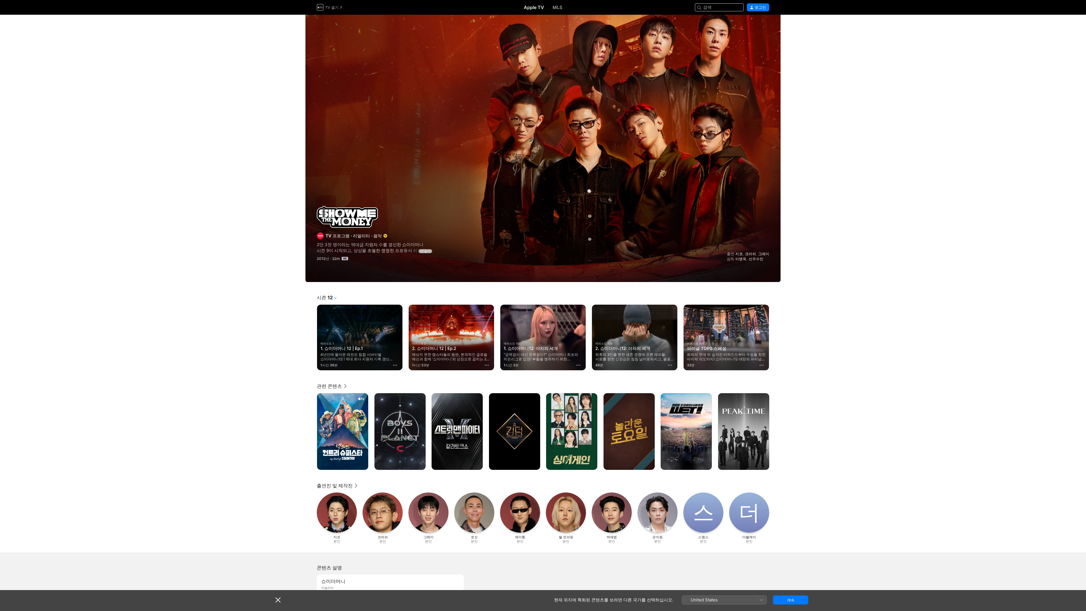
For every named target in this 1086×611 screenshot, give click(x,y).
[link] (332, 386)
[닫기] (278, 600)
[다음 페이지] (775, 337)
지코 (739, 253)
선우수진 (756, 259)
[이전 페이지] (311, 337)
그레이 (763, 253)
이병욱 (740, 259)
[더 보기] (395, 365)
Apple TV (534, 7)
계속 (790, 600)
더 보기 (425, 251)
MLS (557, 7)
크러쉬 (750, 253)
